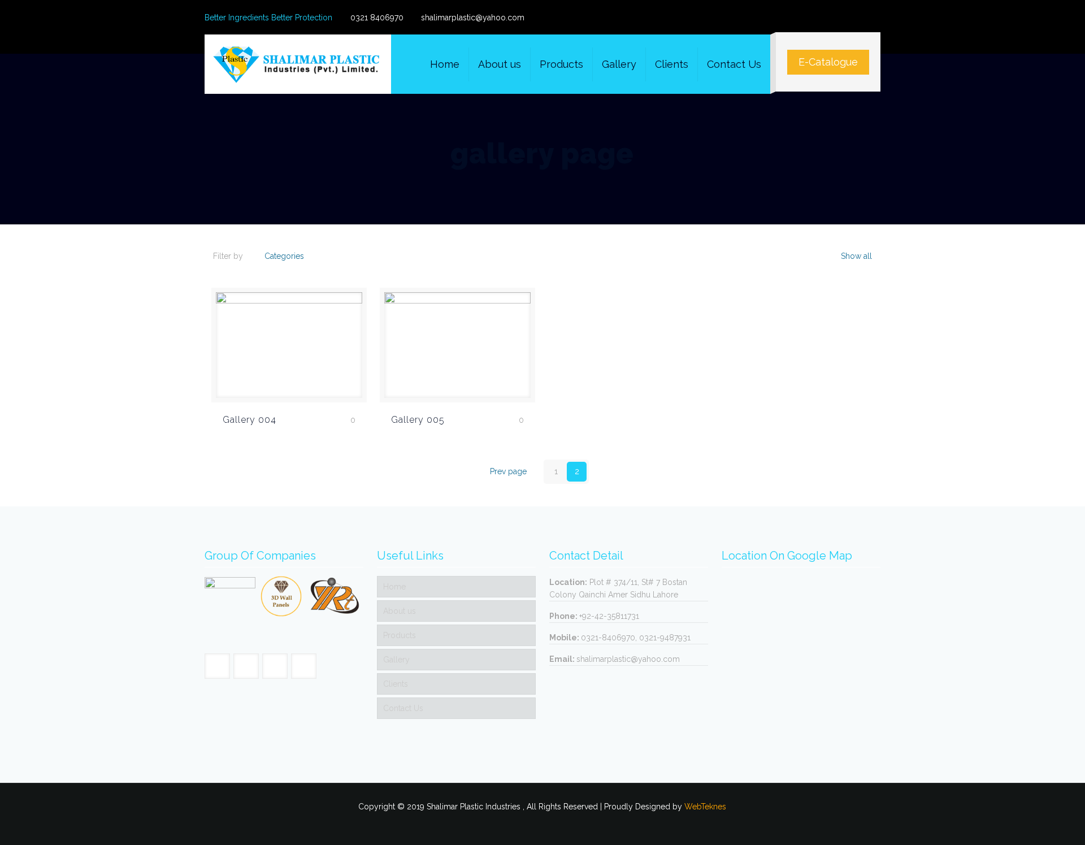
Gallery (396, 659)
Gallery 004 (249, 419)
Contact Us (403, 708)
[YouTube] (859, 17)
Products (399, 635)
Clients (395, 683)
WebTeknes (705, 806)
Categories (284, 256)
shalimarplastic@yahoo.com (472, 17)
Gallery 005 (418, 419)
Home (394, 586)
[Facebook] (844, 17)
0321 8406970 (376, 17)
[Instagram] (874, 17)
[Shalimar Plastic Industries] (298, 64)
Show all (855, 256)
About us (399, 611)
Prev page (508, 471)
